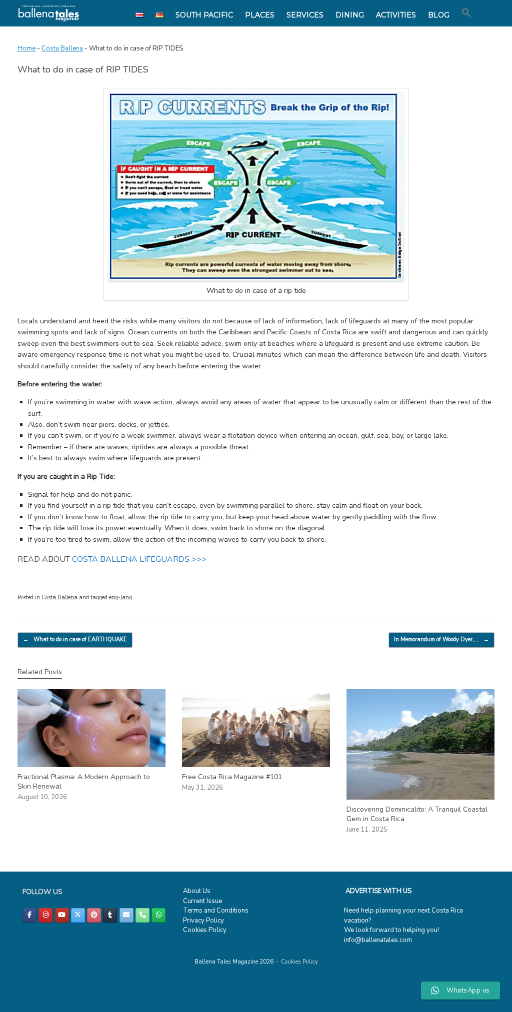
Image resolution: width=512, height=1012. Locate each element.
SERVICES (305, 14)
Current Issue (202, 901)
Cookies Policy (204, 930)
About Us (196, 891)
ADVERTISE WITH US (379, 891)
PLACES (259, 14)
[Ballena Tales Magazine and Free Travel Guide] (49, 13)
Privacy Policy (203, 920)
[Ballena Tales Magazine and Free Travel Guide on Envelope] (127, 915)
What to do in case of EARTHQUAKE (75, 639)
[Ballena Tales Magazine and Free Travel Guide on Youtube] (62, 915)
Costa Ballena (62, 48)
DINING (350, 14)
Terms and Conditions (215, 910)
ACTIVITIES (396, 14)
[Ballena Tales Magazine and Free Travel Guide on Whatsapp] (159, 915)
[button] (467, 13)
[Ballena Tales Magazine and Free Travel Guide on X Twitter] (78, 915)
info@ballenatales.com (378, 940)
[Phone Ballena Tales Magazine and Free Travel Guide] (143, 915)
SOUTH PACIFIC (204, 14)
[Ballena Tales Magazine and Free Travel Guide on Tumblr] (110, 915)
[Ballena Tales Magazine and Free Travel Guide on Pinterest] (94, 915)
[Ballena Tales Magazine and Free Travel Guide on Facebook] (29, 915)
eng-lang (120, 597)
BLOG (439, 14)
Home (27, 48)
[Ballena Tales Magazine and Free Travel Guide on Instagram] (45, 915)
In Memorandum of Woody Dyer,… (441, 639)
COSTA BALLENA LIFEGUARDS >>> (139, 559)
